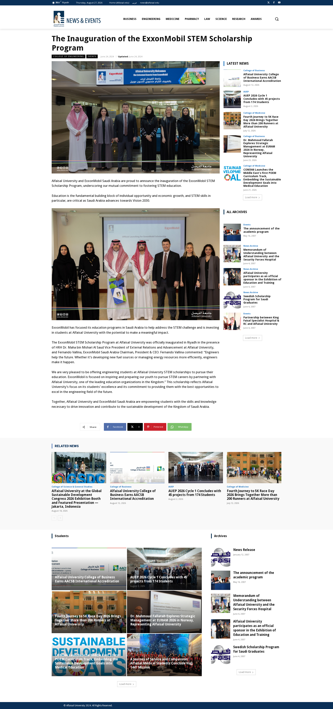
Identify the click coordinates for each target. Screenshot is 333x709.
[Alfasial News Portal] (86, 19)
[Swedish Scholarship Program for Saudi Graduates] (232, 300)
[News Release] (220, 557)
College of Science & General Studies (72, 487)
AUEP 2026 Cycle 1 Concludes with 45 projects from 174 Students (261, 99)
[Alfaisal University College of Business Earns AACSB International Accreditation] (232, 78)
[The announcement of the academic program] (232, 232)
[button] (276, 19)
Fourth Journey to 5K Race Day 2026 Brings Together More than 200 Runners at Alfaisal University (260, 121)
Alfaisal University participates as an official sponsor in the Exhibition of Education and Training (262, 277)
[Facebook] (274, 3)
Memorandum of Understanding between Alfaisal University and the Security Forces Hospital (261, 254)
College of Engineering (68, 56)
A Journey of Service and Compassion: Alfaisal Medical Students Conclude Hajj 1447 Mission (161, 663)
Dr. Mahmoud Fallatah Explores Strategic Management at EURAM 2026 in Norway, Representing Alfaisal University (259, 148)
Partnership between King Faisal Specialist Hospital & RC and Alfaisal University (261, 321)
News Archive (250, 246)
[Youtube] (279, 3)
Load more (251, 197)
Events (92, 56)
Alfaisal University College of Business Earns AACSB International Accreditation (262, 77)
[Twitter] (268, 3)
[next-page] (60, 517)
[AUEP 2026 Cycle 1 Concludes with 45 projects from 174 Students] (232, 99)
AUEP (246, 92)
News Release (244, 550)
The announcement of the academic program (261, 230)
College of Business (254, 70)
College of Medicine (254, 113)
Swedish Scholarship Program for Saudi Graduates (257, 299)
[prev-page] (54, 517)
